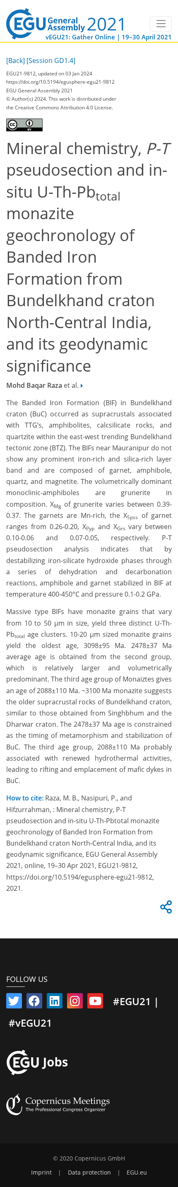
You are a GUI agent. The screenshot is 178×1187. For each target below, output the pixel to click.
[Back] (15, 60)
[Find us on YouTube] (95, 1002)
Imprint (41, 1172)
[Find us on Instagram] (75, 1002)
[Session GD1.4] (50, 60)
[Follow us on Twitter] (14, 1002)
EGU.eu (137, 1172)
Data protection (89, 1172)
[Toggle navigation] (161, 24)
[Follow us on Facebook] (34, 1002)
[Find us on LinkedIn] (55, 1002)
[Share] (164, 909)
